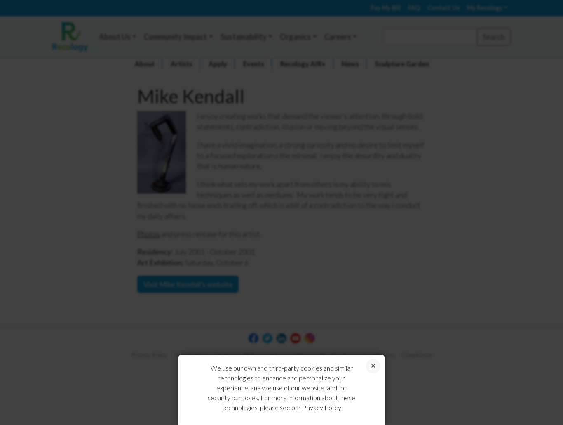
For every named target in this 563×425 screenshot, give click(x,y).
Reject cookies (373, 366)
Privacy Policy (321, 407)
